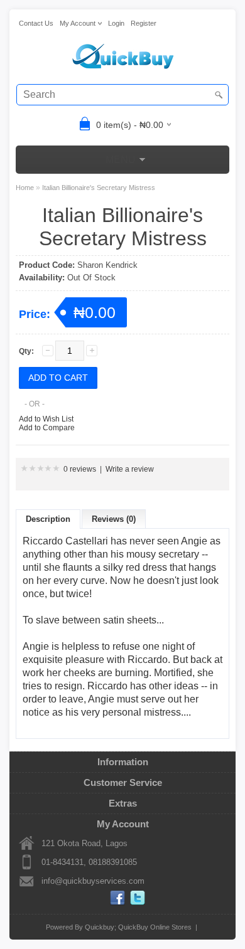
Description (48, 519)
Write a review (130, 469)
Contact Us (36, 23)
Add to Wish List (46, 419)
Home (25, 187)
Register (143, 23)
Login (116, 23)
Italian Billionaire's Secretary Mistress (98, 187)
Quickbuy (99, 927)
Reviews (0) (114, 519)
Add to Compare (47, 427)
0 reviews (79, 469)
